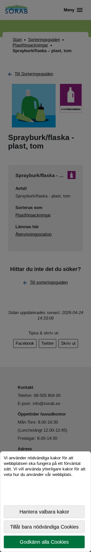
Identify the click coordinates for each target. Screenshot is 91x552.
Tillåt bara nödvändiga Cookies (44, 527)
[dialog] (45, 501)
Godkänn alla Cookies (44, 542)
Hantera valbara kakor (44, 511)
